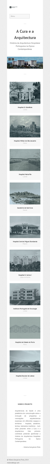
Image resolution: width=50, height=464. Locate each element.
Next (13, 59)
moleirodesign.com (13, 463)
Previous (9, 59)
